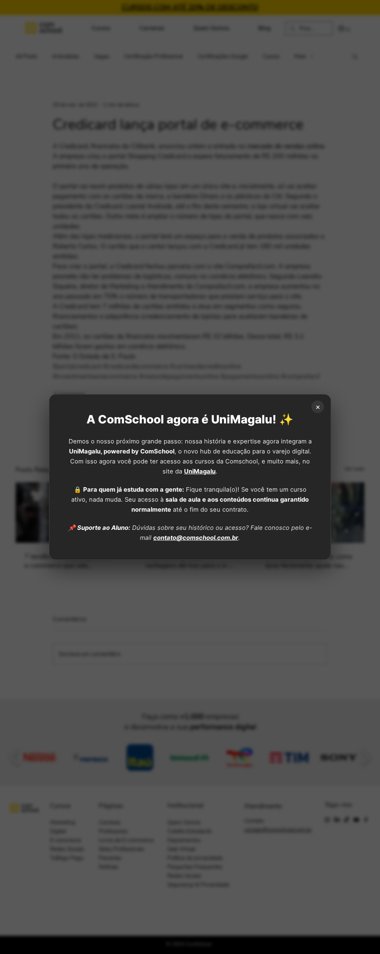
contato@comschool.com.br (195, 537)
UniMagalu (200, 471)
